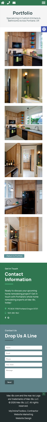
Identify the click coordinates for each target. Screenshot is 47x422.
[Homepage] (3, 2)
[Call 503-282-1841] (9, 2)
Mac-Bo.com (13, 395)
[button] (44, 29)
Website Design (23, 418)
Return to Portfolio (15, 256)
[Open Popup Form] (14, 2)
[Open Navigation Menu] (43, 2)
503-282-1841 (13, 313)
